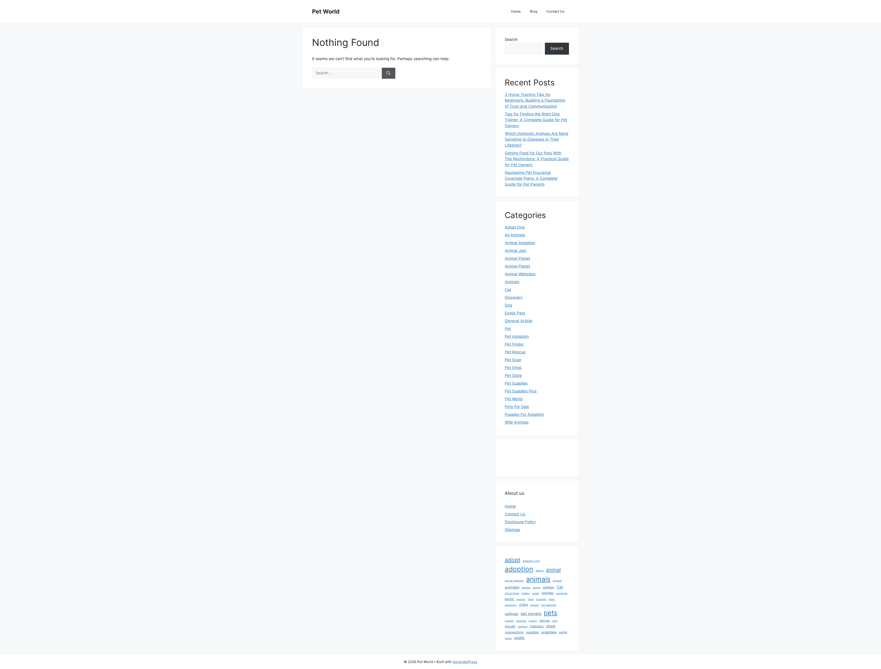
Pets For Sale (517, 406)
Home (516, 11)
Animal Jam (515, 250)
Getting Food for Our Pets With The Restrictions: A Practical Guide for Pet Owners (537, 159)
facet (531, 599)
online (523, 605)
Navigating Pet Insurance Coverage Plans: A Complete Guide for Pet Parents (531, 178)
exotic (509, 599)
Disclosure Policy (520, 522)
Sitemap (512, 529)
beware (526, 587)
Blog (533, 11)
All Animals (515, 235)
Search (511, 39)
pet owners (531, 613)
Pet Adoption (517, 336)
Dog (508, 305)
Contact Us (555, 11)
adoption (519, 569)
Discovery (514, 297)
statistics (537, 626)
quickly (533, 620)
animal (553, 570)
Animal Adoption (520, 243)
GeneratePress (465, 662)
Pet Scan (513, 360)
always (539, 570)
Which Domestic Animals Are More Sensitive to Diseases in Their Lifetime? (536, 139)
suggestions (514, 632)
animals (538, 579)
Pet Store (513, 375)
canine (536, 587)
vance (508, 638)
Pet (508, 328)
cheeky (525, 593)
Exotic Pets (515, 313)
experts (520, 599)
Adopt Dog (514, 227)
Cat (508, 289)
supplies (532, 632)
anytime (557, 580)
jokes (552, 599)
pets (550, 613)
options (534, 605)
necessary (511, 605)
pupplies (521, 620)
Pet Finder (514, 344)
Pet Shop (513, 367)
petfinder (512, 614)
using (563, 632)
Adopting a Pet (531, 561)
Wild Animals (517, 422)
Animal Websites (520, 274)
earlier (535, 593)
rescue (544, 620)
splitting (522, 626)
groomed (541, 599)
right (555, 620)
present (509, 620)
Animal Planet (517, 258)
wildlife (519, 638)
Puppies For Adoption (524, 414)
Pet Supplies (516, 383)
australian (512, 587)
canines (548, 587)
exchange (561, 593)
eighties (548, 593)
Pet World (326, 11)
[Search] (388, 73)
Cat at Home (512, 593)
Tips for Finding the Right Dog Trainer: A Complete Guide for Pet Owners (536, 120)
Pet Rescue (515, 352)
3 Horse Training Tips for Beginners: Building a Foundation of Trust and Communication (535, 100)
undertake (549, 632)
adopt (512, 559)
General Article (518, 321)
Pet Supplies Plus (521, 391)
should (510, 626)
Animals (512, 282)
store (550, 626)
